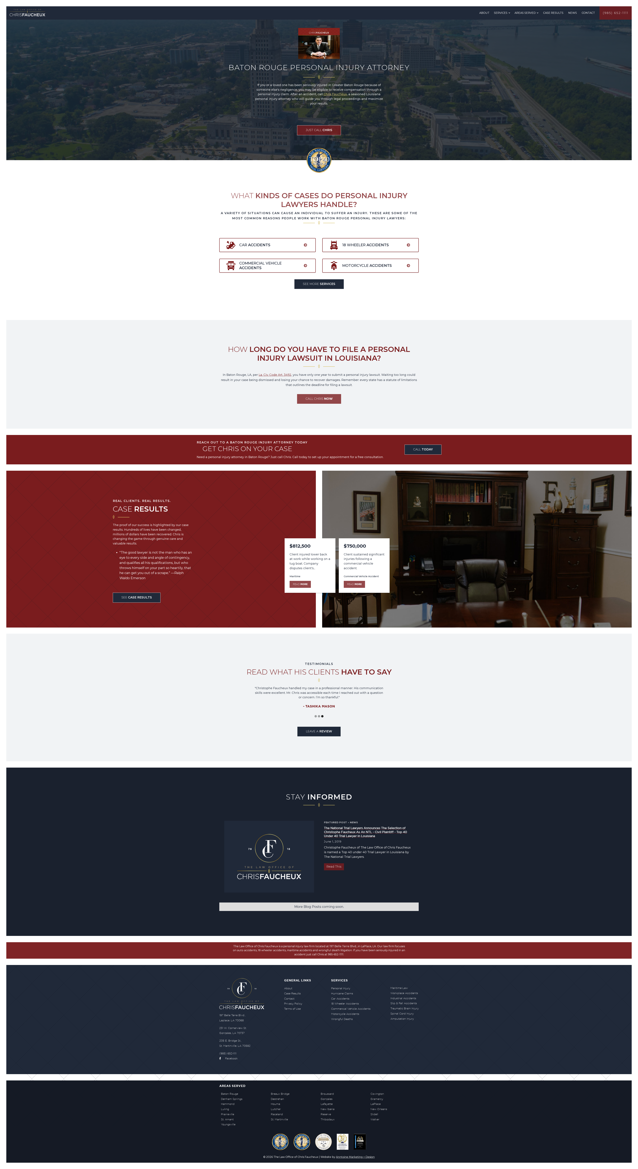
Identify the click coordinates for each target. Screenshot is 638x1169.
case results (553, 12)
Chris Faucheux (335, 94)
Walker (375, 1119)
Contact (588, 12)
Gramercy (377, 1099)
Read (300, 584)
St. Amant (227, 1119)
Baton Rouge (229, 1093)
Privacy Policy (293, 1003)
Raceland (277, 1114)
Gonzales (326, 1099)
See (136, 597)
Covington (377, 1093)
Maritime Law (399, 988)
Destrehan (277, 1099)
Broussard (327, 1093)
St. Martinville (279, 1119)
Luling (225, 1109)
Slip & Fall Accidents (403, 1003)
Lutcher (276, 1109)
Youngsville (228, 1124)
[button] (502, 13)
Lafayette (327, 1104)
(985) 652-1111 (615, 13)
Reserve (326, 1114)
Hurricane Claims (342, 993)
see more (319, 284)
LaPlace (376, 1104)
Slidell (374, 1114)
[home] (28, 13)
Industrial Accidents (403, 998)
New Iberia (327, 1109)
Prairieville (227, 1114)
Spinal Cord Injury (402, 1013)
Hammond (228, 1104)
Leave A (319, 731)
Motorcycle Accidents (345, 1013)
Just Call (319, 130)
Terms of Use (292, 1008)
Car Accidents (340, 998)
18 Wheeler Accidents (345, 1003)
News (572, 12)
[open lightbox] (342, 1142)
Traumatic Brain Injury (404, 1008)
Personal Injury (340, 988)
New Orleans (379, 1109)
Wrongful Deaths (342, 1019)
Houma (275, 1104)
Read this (333, 866)
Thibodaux (328, 1119)
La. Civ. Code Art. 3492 (275, 375)
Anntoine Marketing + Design (355, 1157)
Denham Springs (231, 1099)
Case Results (292, 993)
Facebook (228, 1058)
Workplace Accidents (404, 993)
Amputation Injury (402, 1018)
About (484, 12)
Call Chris (319, 399)
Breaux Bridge (280, 1093)
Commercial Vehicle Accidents (351, 1008)
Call (423, 449)
